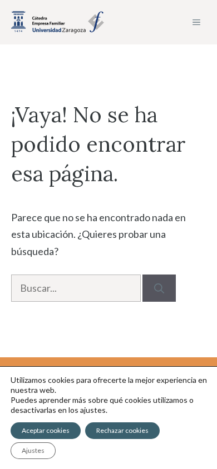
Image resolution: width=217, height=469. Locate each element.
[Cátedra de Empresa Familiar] (57, 22)
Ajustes (33, 450)
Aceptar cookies (46, 430)
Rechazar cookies (122, 430)
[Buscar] (159, 288)
